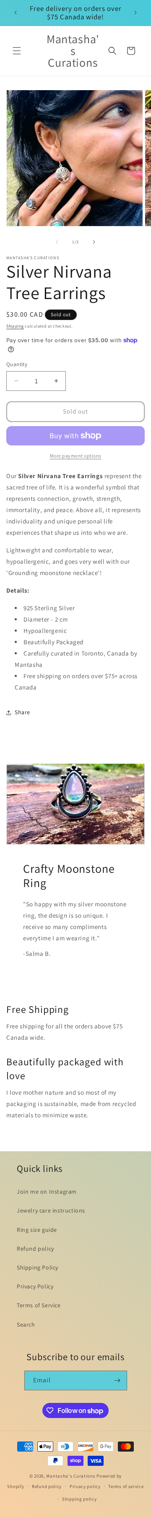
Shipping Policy (37, 1267)
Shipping (15, 326)
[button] (17, 51)
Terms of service (125, 1486)
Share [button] (22, 712)
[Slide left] (57, 242)
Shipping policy (79, 1499)
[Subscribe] (117, 1380)
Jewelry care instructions (51, 1210)
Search (26, 1324)
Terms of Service (39, 1305)
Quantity (16, 364)
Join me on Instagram (47, 1191)
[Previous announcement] (15, 12)
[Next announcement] (135, 12)
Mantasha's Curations (70, 1476)
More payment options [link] (76, 456)
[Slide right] (94, 242)
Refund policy (35, 1248)
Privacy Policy (35, 1286)
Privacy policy (85, 1486)
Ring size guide (37, 1229)
